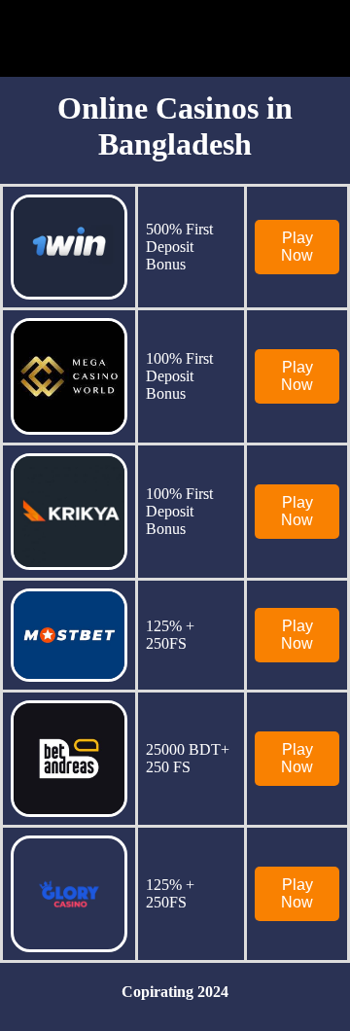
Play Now (297, 247)
